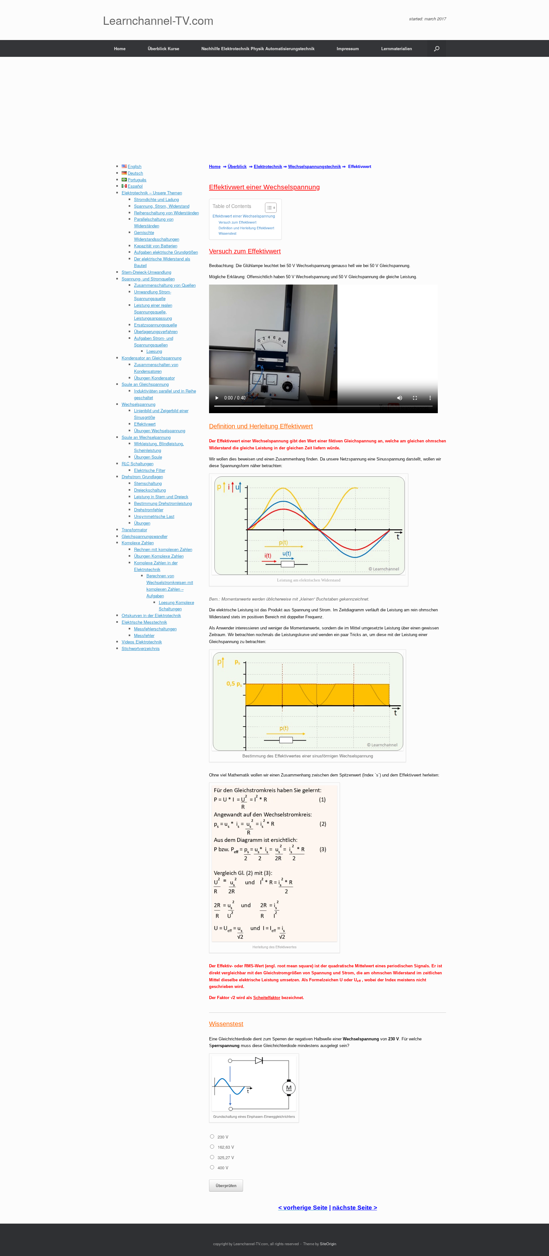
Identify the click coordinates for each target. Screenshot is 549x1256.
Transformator (134, 530)
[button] (436, 48)
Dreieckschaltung (150, 490)
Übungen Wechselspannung (159, 430)
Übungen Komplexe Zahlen (159, 556)
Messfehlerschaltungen (155, 629)
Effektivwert (145, 424)
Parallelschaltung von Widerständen (153, 222)
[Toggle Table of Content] (267, 207)
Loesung (154, 351)
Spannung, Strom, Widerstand (161, 206)
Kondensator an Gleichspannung (151, 358)
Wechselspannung (138, 404)
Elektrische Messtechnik (144, 622)
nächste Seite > (354, 1207)
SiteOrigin (328, 1243)
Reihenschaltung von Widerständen (166, 213)
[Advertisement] (274, 115)
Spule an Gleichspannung (145, 384)
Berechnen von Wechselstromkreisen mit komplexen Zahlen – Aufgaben (169, 585)
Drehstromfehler (148, 510)
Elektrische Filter (149, 470)
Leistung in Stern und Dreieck (161, 497)
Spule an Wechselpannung (146, 437)
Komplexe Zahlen (138, 543)
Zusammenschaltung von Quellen (165, 285)
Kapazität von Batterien (155, 246)
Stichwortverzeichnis (141, 648)
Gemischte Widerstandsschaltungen (156, 235)
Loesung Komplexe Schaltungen (176, 605)
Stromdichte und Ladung (156, 199)
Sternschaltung (148, 483)
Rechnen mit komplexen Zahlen (163, 549)
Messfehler (144, 635)
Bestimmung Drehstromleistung (163, 503)
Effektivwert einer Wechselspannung (244, 215)
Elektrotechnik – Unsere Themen (152, 193)
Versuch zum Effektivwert (237, 222)
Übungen (142, 523)
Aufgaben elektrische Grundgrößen (166, 252)
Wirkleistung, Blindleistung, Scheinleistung (159, 446)
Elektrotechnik (268, 166)
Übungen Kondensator (154, 378)
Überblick (237, 166)
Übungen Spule (148, 457)
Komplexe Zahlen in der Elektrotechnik (156, 566)
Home (119, 48)
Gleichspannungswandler (144, 536)
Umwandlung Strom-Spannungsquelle (152, 295)
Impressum (348, 48)
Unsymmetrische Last (154, 516)
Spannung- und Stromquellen (148, 279)
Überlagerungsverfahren (156, 331)
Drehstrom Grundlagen (142, 477)
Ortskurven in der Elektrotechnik (151, 615)
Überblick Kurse (163, 48)
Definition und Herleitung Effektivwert (246, 227)
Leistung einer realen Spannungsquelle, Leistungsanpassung (153, 311)
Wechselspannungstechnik (314, 166)
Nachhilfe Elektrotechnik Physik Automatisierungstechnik (258, 48)
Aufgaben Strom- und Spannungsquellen (153, 341)
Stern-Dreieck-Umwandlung (146, 272)
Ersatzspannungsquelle (155, 325)
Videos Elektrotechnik (142, 642)
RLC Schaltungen (137, 463)
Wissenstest (227, 233)
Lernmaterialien (396, 48)
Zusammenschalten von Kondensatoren (156, 367)
